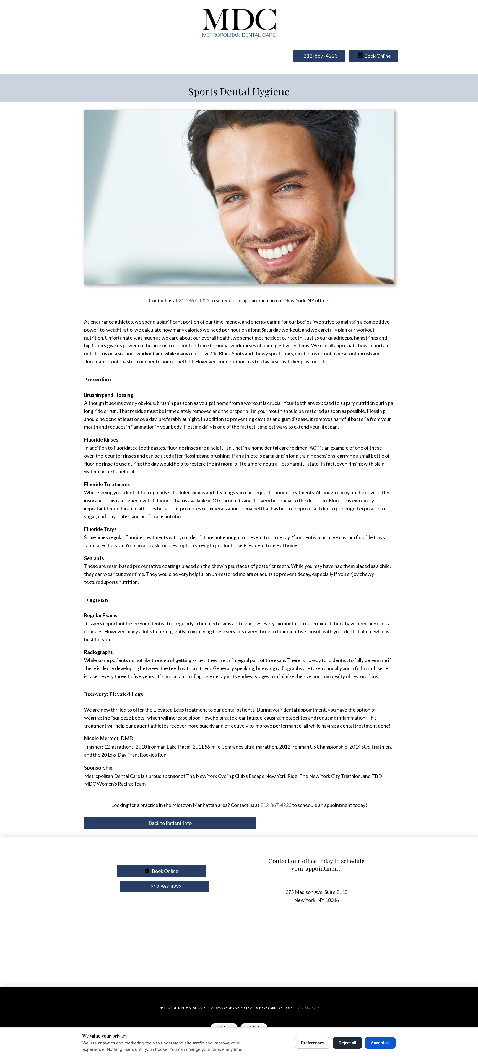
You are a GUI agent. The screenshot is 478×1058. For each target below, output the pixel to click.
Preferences (312, 1042)
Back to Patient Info (170, 823)
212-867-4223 (193, 300)
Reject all (347, 1042)
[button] (373, 56)
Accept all (380, 1042)
